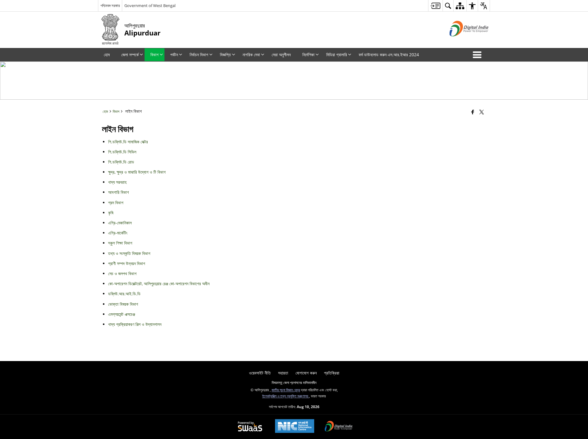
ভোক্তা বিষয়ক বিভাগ (123, 304)
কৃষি (110, 213)
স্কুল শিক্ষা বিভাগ (120, 243)
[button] (478, 54)
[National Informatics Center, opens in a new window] (294, 427)
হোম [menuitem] (107, 54)
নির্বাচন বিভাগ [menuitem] (199, 54)
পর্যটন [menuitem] (174, 54)
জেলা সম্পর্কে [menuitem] (130, 54)
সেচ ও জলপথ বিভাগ (122, 273)
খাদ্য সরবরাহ (117, 182)
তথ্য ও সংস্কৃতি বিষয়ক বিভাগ (129, 253)
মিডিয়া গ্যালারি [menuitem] (336, 54)
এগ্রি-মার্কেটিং (117, 233)
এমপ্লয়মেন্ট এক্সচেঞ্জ (121, 314)
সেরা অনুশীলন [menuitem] (281, 54)
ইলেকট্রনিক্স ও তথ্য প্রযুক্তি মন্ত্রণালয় (285, 395)
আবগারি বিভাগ (118, 192)
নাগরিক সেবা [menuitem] (251, 54)
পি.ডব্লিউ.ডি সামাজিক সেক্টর (128, 142)
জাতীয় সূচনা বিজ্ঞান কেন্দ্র (286, 389)
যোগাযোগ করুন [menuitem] (306, 373)
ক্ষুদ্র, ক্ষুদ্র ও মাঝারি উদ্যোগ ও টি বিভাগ (137, 172)
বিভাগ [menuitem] (154, 54)
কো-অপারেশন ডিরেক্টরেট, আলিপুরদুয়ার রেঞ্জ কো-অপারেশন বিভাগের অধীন (158, 283)
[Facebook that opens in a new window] (473, 111)
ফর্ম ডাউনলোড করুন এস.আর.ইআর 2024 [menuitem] (389, 54)
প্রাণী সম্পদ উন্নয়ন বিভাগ (126, 263)
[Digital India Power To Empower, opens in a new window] (338, 427)
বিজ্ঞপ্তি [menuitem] (225, 54)
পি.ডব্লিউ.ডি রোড (121, 162)
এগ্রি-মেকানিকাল (120, 223)
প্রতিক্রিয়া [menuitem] (331, 373)
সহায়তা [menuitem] (283, 373)
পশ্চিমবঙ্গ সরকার (110, 5)
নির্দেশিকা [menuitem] (308, 54)
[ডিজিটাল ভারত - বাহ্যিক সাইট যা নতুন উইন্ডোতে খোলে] (461, 41)
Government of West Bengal (149, 5)
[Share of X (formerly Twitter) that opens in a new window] (481, 111)
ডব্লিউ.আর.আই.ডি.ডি (124, 294)
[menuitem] (435, 5)
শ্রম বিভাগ (115, 202)
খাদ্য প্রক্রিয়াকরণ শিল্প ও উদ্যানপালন (134, 324)
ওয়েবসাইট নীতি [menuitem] (260, 373)
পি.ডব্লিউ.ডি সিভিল (122, 152)
